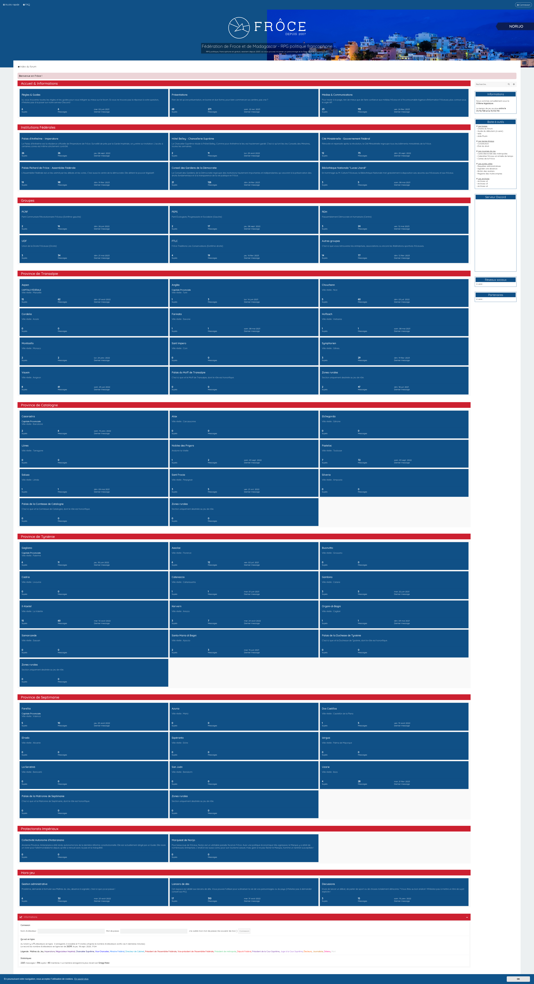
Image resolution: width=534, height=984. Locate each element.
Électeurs (308, 951)
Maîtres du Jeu (37, 951)
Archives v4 (483, 186)
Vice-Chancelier (102, 951)
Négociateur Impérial (65, 951)
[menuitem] (26, 4)
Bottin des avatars (486, 171)
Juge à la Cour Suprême (291, 951)
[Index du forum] (267, 28)
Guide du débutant (486, 131)
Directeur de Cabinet (134, 951)
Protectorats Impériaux (39, 829)
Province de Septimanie (40, 697)
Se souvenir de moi (227, 931)
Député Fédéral (244, 951)
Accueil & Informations (39, 83)
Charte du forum (485, 128)
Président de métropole (225, 951)
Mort (334, 951)
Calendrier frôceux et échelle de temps (495, 156)
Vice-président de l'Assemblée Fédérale (196, 951)
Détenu (327, 951)
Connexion (25, 925)
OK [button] (518, 979)
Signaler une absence (487, 168)
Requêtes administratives (489, 166)
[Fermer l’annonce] (514, 75)
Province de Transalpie (39, 273)
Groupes (27, 200)
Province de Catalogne (39, 405)
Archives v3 (483, 183)
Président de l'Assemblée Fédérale (161, 951)
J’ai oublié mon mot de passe (202, 931)
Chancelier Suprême (85, 951)
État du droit (483, 146)
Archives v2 (483, 181)
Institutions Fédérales (38, 127)
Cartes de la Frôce (486, 158)
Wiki (479, 133)
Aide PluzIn (482, 136)
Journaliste (318, 951)
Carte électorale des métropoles (492, 153)
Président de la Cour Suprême (266, 951)
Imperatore (49, 951)
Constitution (483, 143)
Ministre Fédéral (117, 951)
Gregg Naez (103, 963)
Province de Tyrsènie (38, 536)
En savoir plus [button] (81, 979)
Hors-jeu (28, 872)
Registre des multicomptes (490, 173)
